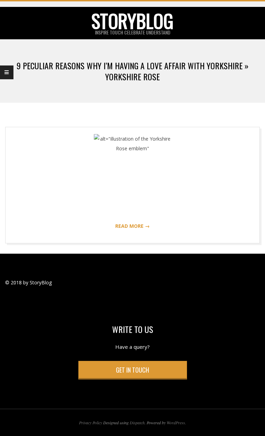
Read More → (132, 226)
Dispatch (137, 422)
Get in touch (132, 369)
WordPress (176, 422)
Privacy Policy (90, 422)
